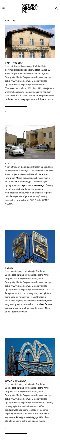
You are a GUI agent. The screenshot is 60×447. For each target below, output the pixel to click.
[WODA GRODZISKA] (30, 357)
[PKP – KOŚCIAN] (30, 41)
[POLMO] (30, 246)
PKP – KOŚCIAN (14, 63)
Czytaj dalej (16, 109)
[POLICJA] (30, 142)
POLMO (9, 268)
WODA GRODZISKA (15, 381)
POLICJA (10, 163)
